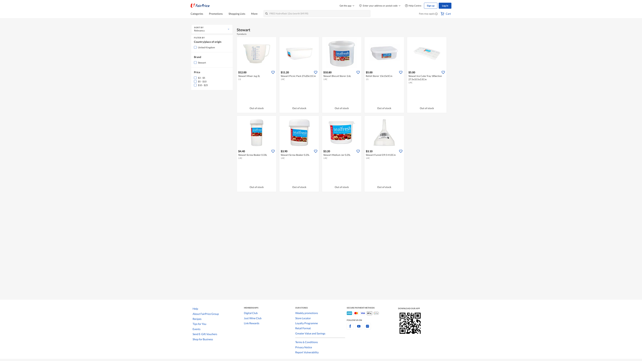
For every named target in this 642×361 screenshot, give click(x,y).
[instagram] (367, 328)
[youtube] (358, 328)
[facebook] (350, 328)
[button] (436, 14)
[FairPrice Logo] (200, 5)
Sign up (431, 5)
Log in (445, 5)
